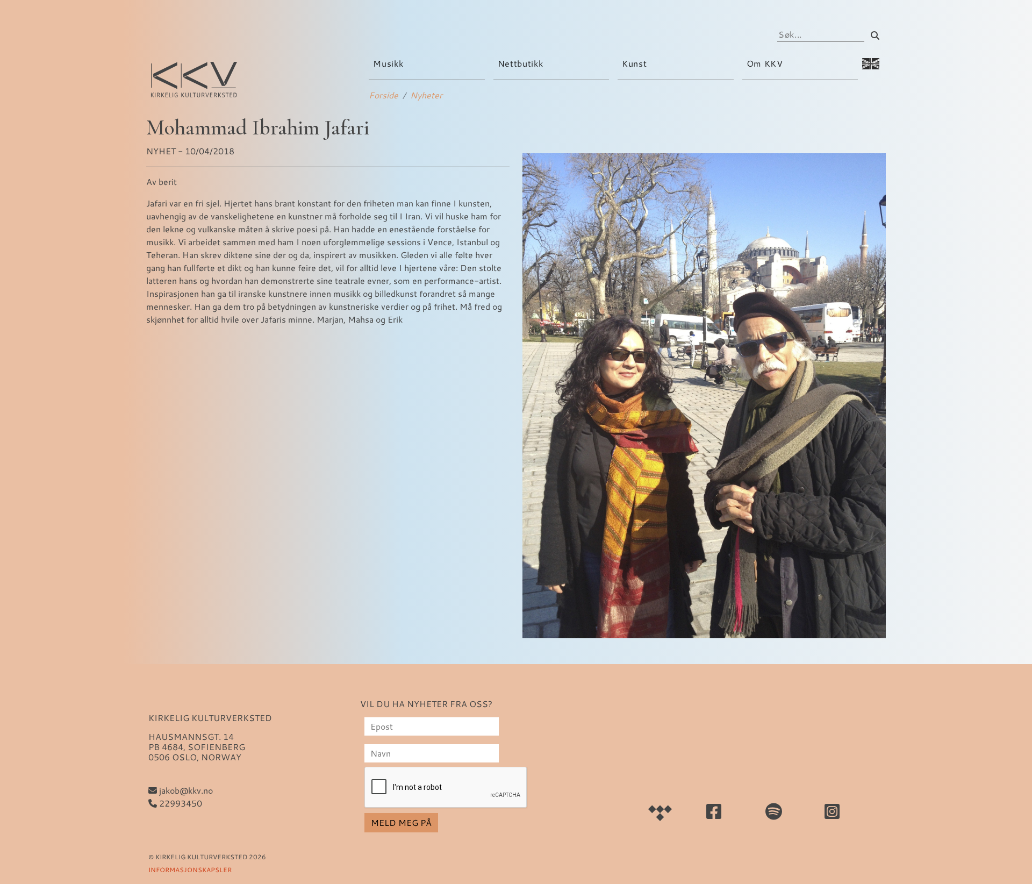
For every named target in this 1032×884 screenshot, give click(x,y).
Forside (383, 95)
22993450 (179, 803)
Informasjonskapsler (190, 869)
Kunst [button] (635, 63)
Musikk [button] (389, 63)
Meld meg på (401, 822)
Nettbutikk (520, 63)
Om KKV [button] (766, 63)
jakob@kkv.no (185, 790)
